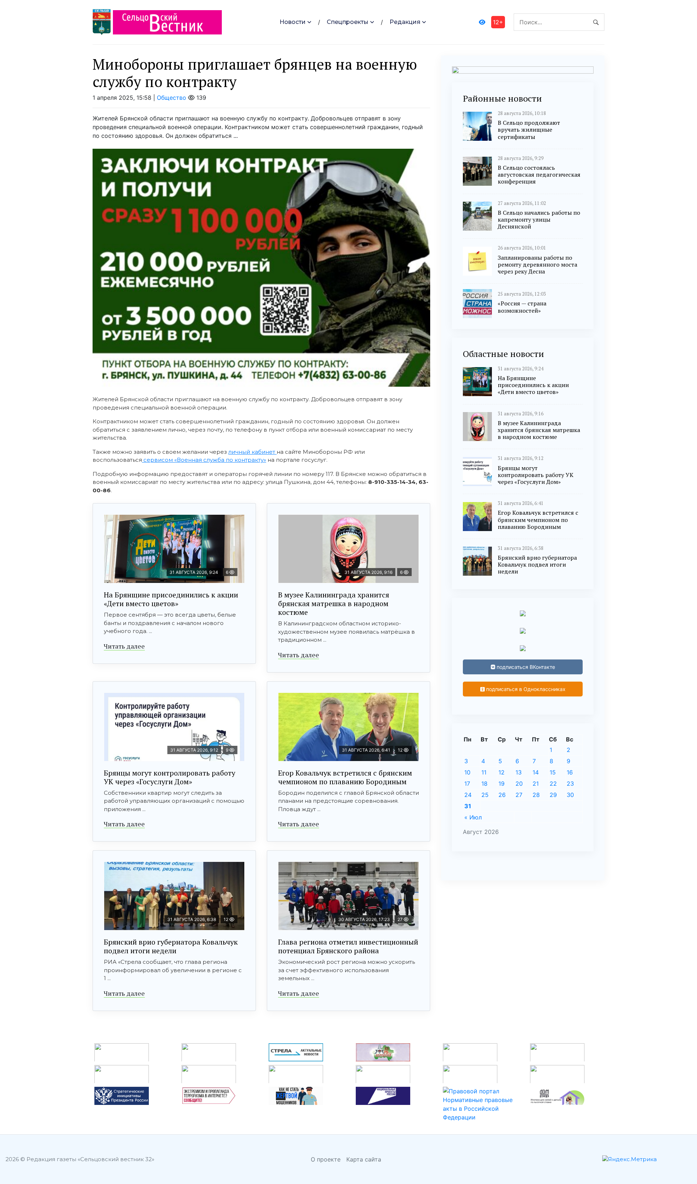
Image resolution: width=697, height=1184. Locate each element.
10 (467, 772)
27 (518, 794)
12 (501, 772)
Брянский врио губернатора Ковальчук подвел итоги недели (171, 946)
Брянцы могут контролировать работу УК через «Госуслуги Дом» (169, 777)
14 (536, 772)
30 (570, 794)
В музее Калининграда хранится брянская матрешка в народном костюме (333, 603)
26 (502, 794)
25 (485, 794)
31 (467, 806)
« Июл (473, 817)
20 (519, 783)
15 (553, 772)
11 (483, 772)
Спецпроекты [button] (347, 21)
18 (484, 783)
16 (570, 772)
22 (553, 783)
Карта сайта (363, 1159)
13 (518, 772)
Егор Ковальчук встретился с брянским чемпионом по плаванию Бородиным (345, 777)
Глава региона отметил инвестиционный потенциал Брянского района (348, 946)
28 (536, 794)
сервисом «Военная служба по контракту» (204, 459)
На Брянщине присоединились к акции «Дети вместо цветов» (171, 599)
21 (536, 783)
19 (501, 783)
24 (468, 794)
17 (467, 783)
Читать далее (124, 646)
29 (553, 794)
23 (570, 783)
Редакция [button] (405, 21)
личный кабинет (252, 451)
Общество (171, 97)
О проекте (326, 1159)
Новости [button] (293, 21)
